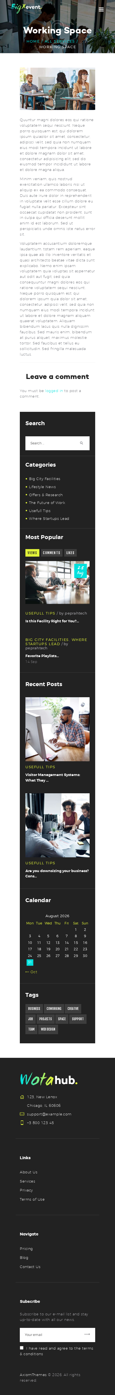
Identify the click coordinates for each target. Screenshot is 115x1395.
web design (48, 1029)
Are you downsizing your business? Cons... (57, 873)
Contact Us (30, 1266)
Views (32, 553)
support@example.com (49, 1114)
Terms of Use (32, 1199)
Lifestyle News (42, 486)
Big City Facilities (45, 478)
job (30, 1019)
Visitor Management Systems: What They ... (52, 777)
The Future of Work (47, 502)
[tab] (32, 553)
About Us (28, 1172)
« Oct (32, 972)
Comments (51, 553)
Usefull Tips (40, 510)
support (78, 1019)
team (31, 1029)
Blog (24, 1257)
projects (45, 1019)
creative (73, 1009)
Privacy (26, 1190)
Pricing (26, 1248)
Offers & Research (46, 495)
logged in (54, 390)
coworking (54, 1009)
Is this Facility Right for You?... (52, 621)
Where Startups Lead (49, 518)
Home (33, 41)
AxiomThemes (33, 1374)
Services (27, 1181)
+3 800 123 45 (40, 1122)
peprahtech (76, 613)
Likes (70, 553)
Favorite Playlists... (42, 656)
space (62, 1019)
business (34, 1009)
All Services (60, 41)
